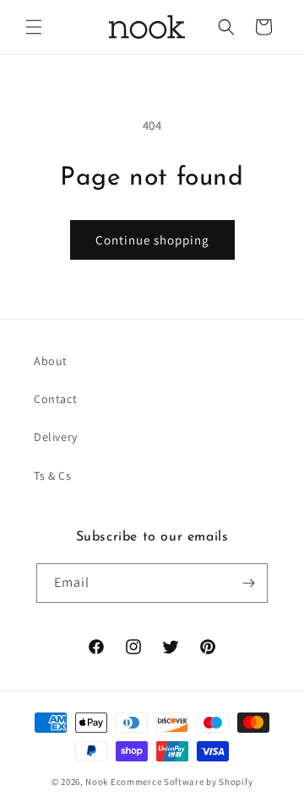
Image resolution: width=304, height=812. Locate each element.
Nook (96, 782)
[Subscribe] (248, 583)
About (51, 360)
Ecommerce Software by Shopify (181, 782)
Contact (55, 398)
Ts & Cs (52, 475)
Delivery (56, 436)
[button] (33, 27)
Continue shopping (152, 240)
